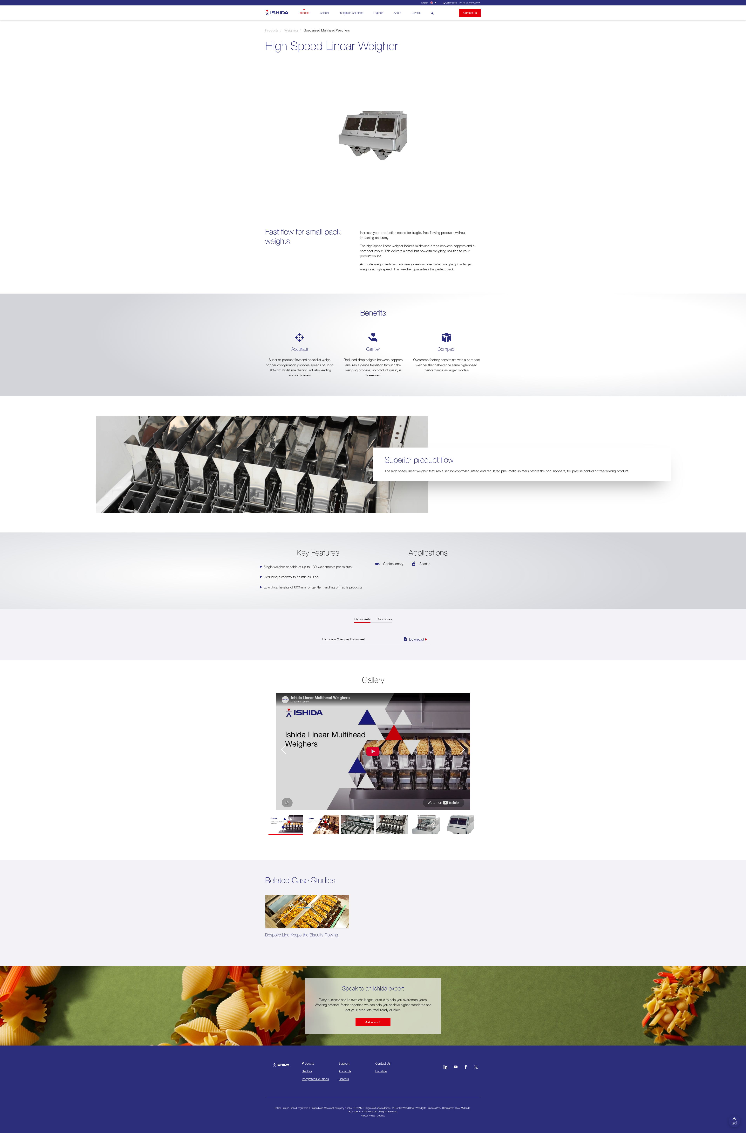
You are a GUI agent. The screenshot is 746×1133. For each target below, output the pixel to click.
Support (378, 12)
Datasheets (362, 619)
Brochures (384, 619)
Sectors (324, 12)
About (397, 12)
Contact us (470, 12)
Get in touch (373, 1022)
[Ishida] (281, 1063)
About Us (345, 1071)
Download (416, 639)
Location (381, 1071)
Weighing (291, 30)
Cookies (381, 1115)
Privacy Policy (368, 1115)
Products (304, 12)
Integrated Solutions (351, 12)
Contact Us (382, 1063)
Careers (416, 12)
